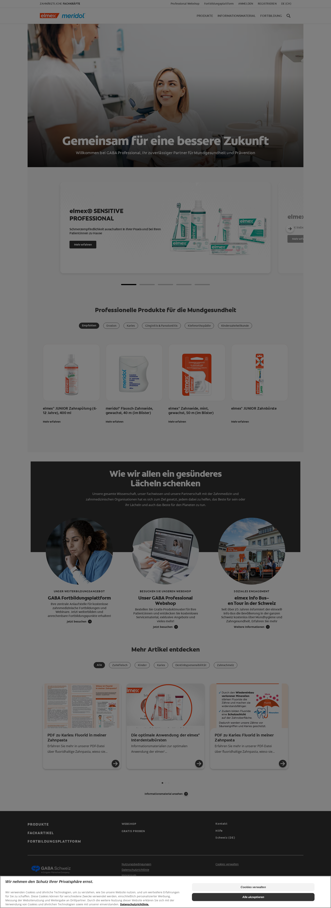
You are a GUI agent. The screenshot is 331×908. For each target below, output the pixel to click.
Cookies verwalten (253, 887)
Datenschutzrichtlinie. (134, 904)
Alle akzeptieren (253, 897)
